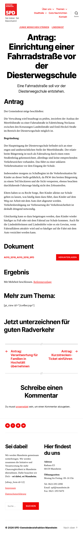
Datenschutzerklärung (15, 493)
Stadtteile (39, 13)
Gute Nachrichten (58, 13)
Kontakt (63, 16)
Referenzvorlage (42, 282)
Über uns (46, 9)
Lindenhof (58, 27)
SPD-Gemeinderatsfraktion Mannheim (35, 527)
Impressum (10, 488)
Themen (60, 9)
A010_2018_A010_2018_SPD (19, 257)
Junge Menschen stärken (34, 27)
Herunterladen (68, 257)
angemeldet (22, 406)
